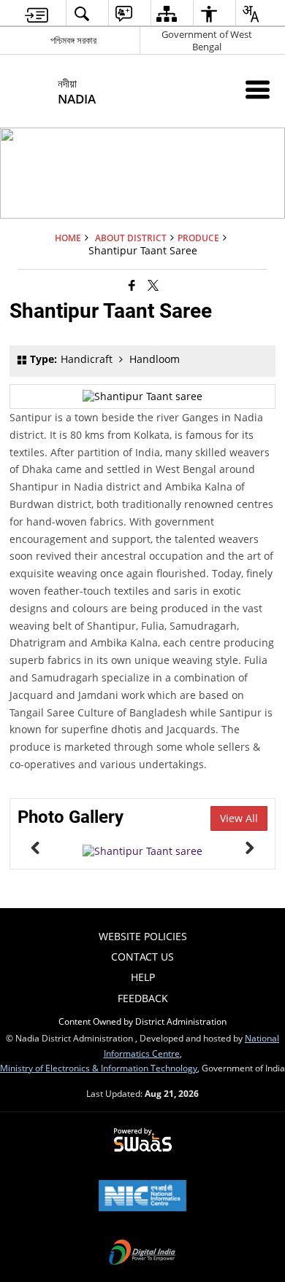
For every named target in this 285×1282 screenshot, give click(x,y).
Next (249, 848)
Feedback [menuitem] (143, 998)
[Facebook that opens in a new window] (132, 284)
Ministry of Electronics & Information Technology (98, 1068)
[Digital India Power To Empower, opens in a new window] (142, 1253)
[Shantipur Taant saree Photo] (142, 851)
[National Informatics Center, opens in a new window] (142, 1196)
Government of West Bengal (207, 40)
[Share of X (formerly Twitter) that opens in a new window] (153, 284)
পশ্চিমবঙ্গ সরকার (73, 40)
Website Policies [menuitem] (143, 936)
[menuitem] (36, 13)
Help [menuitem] (143, 977)
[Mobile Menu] (257, 89)
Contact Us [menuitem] (142, 957)
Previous (36, 848)
